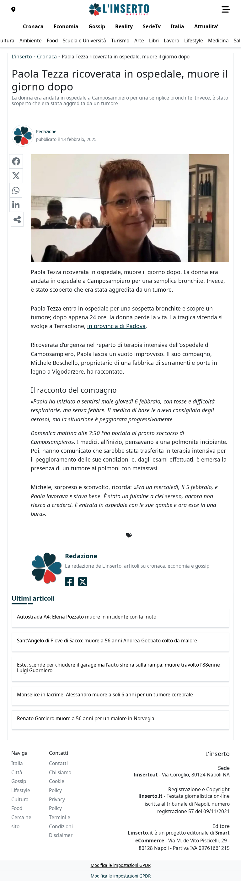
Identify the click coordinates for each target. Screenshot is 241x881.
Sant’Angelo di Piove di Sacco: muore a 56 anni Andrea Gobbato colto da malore (107, 641)
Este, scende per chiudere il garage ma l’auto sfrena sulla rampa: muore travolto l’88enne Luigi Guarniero (118, 668)
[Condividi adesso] (17, 219)
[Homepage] (119, 9)
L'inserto (22, 56)
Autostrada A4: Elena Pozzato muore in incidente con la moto (86, 617)
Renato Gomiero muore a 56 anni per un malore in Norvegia (85, 719)
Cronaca (47, 56)
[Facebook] (69, 581)
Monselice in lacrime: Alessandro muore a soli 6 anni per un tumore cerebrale (105, 695)
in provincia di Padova (116, 326)
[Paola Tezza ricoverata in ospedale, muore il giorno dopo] (16, 161)
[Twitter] (82, 581)
